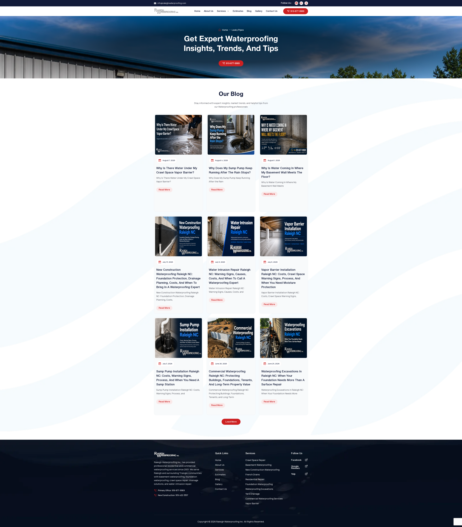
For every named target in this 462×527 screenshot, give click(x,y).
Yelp (293, 474)
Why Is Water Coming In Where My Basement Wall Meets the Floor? (282, 172)
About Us (208, 11)
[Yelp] (306, 3)
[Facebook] (296, 3)
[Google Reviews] (306, 466)
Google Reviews (295, 467)
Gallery (258, 11)
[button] (231, 422)
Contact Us (271, 11)
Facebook (296, 460)
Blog (249, 11)
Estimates (238, 11)
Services (221, 11)
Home (197, 11)
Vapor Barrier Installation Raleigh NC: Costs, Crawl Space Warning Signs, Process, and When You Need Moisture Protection (283, 279)
